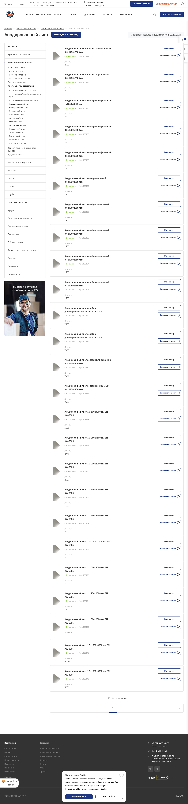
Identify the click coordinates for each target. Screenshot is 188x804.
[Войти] (182, 3)
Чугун (11, 210)
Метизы (12, 170)
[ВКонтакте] (150, 769)
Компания (10, 743)
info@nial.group (167, 3)
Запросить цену (168, 55)
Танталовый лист (17, 136)
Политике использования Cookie (92, 789)
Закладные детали (18, 226)
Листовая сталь (15, 71)
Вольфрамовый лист (18, 107)
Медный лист (15, 122)
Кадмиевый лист (16, 118)
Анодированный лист (19, 104)
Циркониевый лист (18, 143)
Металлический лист (20, 62)
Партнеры (9, 764)
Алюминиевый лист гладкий (22, 90)
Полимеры (13, 234)
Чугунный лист (15, 154)
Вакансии (9, 768)
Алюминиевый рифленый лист (23, 100)
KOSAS (180, 796)
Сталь (11, 186)
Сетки (11, 178)
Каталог (44, 743)
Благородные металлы (20, 218)
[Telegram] (157, 769)
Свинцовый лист (16, 132)
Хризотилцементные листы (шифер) (22, 149)
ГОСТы (7, 752)
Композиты (14, 274)
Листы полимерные (18, 82)
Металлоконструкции (19, 162)
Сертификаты (10, 756)
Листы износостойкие (19, 78)
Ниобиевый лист (17, 129)
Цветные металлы (17, 202)
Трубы (11, 194)
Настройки (109, 796)
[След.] (177, 708)
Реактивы (13, 266)
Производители (11, 760)
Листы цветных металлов (21, 86)
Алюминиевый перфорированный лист (25, 95)
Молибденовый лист (18, 125)
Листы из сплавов (17, 75)
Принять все (79, 796)
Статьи (8, 777)
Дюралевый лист (17, 111)
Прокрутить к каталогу (66, 34)
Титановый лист (16, 139)
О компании (10, 748)
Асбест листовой (16, 67)
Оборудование (16, 242)
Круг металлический (19, 54)
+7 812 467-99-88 (95, 2)
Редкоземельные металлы (22, 250)
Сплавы (12, 258)
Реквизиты (9, 772)
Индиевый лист (16, 115)
